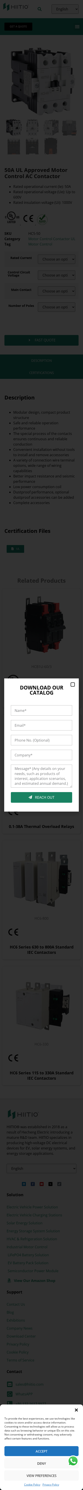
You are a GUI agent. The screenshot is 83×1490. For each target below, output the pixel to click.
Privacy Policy (50, 1484)
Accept (41, 1451)
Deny (41, 1463)
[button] (76, 1410)
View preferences (41, 1475)
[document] (41, 745)
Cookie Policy (32, 1484)
